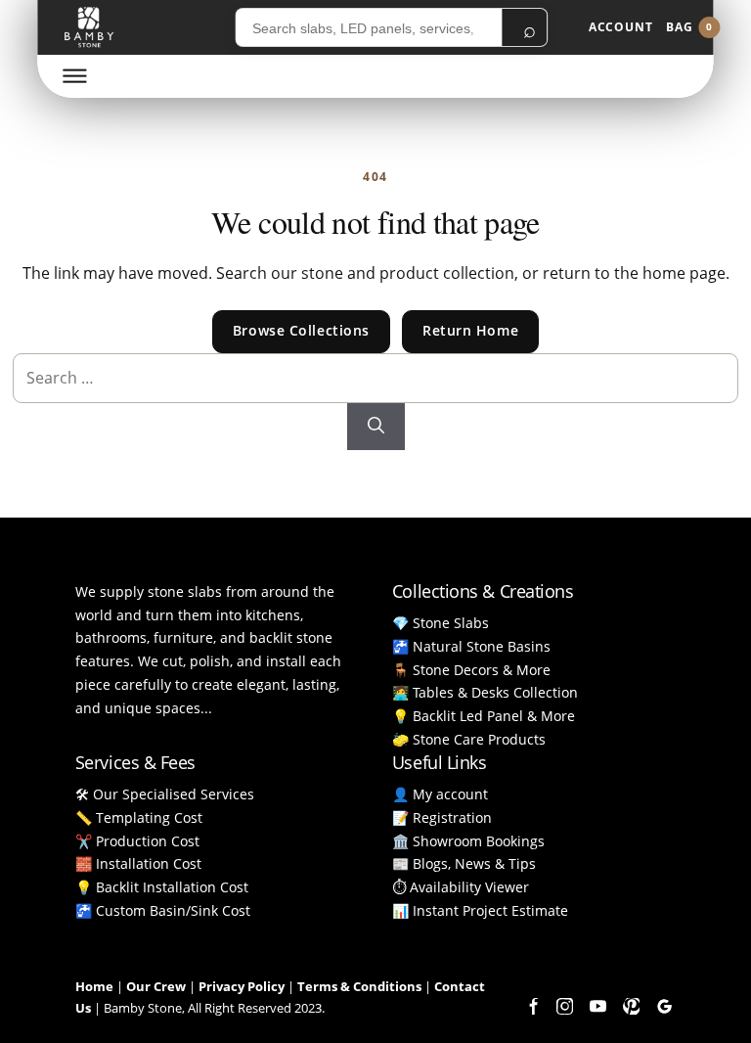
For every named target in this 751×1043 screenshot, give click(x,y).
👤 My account (440, 794)
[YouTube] (597, 1007)
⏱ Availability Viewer (460, 887)
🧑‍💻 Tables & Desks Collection (485, 692)
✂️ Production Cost (137, 841)
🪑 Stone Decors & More (471, 669)
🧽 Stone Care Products (469, 739)
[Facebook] (531, 1007)
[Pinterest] (630, 1007)
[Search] (376, 426)
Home (94, 986)
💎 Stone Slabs (440, 622)
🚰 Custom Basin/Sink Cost (162, 910)
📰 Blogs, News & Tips (464, 863)
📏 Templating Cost (138, 817)
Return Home (470, 330)
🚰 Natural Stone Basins (471, 646)
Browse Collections (301, 330)
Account (621, 27)
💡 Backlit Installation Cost (161, 887)
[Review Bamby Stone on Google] (664, 1007)
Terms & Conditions (359, 986)
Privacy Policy (242, 986)
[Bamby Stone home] (88, 27)
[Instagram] (564, 1007)
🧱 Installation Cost (138, 863)
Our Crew (156, 986)
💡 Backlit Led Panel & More (483, 715)
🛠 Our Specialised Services (164, 794)
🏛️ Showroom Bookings (468, 841)
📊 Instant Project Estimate (480, 910)
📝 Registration (442, 817)
